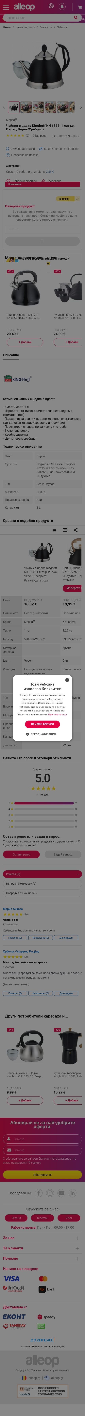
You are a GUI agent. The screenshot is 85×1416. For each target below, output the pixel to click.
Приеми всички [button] (42, 724)
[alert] (42, 708)
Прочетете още (57, 714)
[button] (42, 734)
